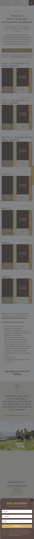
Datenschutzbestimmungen (14, 535)
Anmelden (17, 526)
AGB (25, 533)
